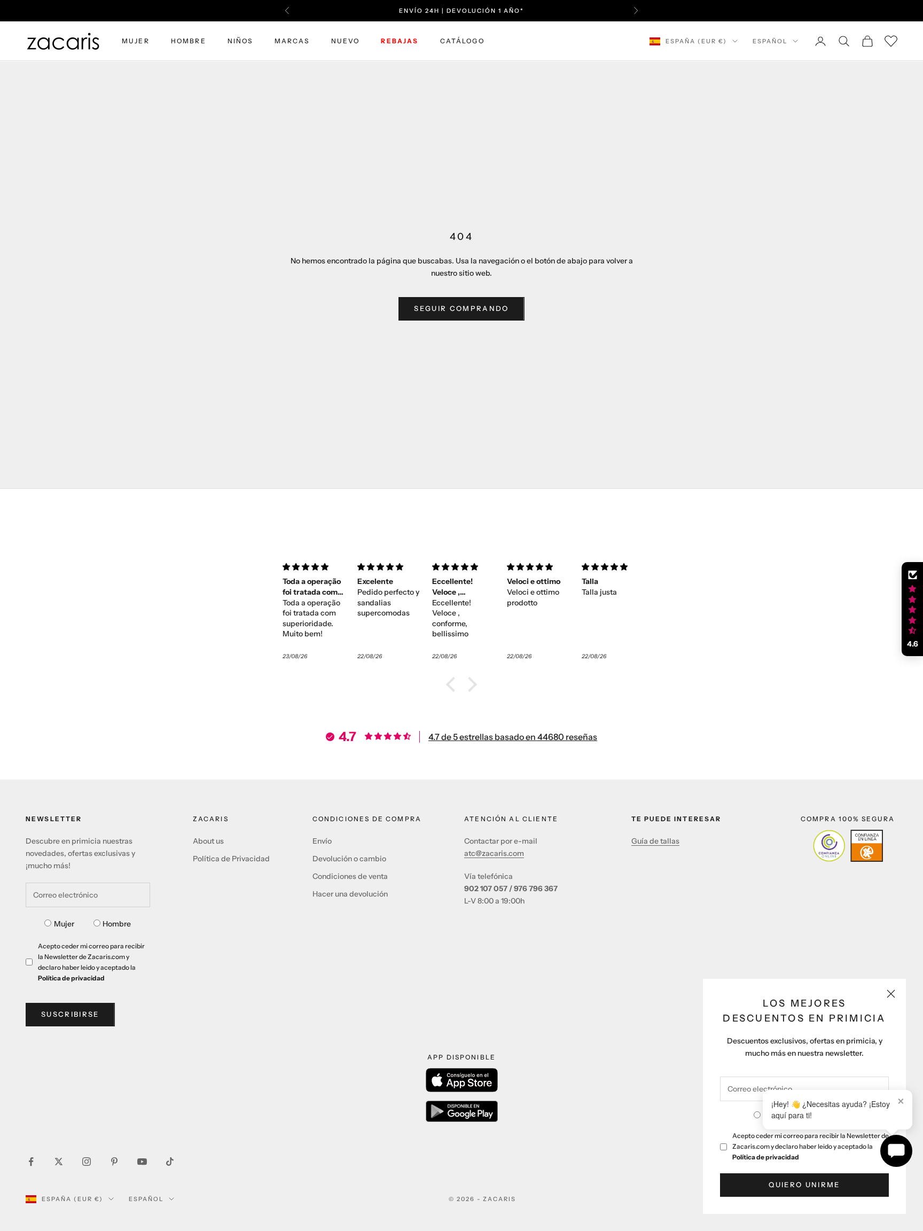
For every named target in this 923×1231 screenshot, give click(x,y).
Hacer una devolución (350, 894)
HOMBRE (188, 41)
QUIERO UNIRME (804, 1184)
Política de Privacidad (231, 858)
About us (208, 841)
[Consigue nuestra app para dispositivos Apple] (462, 1080)
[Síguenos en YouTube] (142, 1161)
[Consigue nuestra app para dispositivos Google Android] (462, 1111)
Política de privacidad (765, 1157)
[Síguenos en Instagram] (86, 1161)
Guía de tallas (655, 841)
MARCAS (292, 41)
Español (770, 41)
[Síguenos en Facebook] (31, 1161)
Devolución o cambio (349, 858)
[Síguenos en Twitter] (58, 1161)
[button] (453, 684)
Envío (322, 841)
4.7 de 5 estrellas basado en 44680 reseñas (512, 736)
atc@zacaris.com (494, 853)
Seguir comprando (461, 308)
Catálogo (462, 41)
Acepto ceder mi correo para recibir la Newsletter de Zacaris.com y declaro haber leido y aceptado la (810, 1146)
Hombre (117, 924)
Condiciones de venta (350, 876)
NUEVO (345, 41)
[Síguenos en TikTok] (170, 1161)
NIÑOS (240, 41)
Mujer (64, 924)
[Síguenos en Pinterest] (114, 1161)
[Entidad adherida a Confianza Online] (848, 846)
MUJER (136, 41)
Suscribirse (70, 1014)
